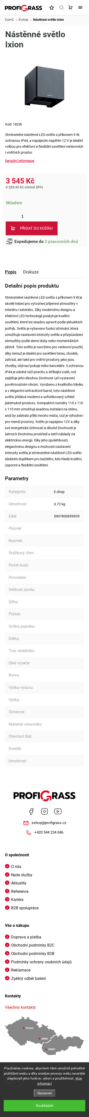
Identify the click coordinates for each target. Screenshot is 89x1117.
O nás (16, 866)
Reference (19, 891)
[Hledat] (61, 7)
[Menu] (80, 7)
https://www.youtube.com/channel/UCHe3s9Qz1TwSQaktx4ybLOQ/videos (58, 811)
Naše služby (21, 875)
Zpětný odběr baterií (28, 978)
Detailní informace (19, 161)
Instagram (44, 811)
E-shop (59, 492)
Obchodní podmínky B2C (32, 945)
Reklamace (20, 970)
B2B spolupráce (25, 908)
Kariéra (17, 899)
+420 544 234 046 (48, 832)
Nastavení (44, 1093)
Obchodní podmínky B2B (32, 953)
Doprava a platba (26, 937)
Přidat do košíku (36, 228)
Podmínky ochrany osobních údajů (41, 962)
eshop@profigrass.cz (49, 823)
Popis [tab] (10, 272)
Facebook (31, 811)
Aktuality (18, 883)
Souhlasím (44, 1105)
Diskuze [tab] (31, 272)
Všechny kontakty (20, 1007)
